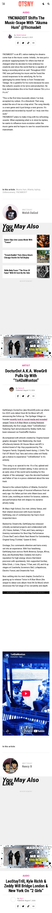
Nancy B (21, 388)
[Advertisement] (26, 308)
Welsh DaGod (21, 35)
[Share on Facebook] (18, 43)
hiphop (37, 190)
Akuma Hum (21, 190)
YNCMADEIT (21, 192)
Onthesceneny (9, 192)
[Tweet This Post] (23, 43)
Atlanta (30, 190)
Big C (21, 898)
